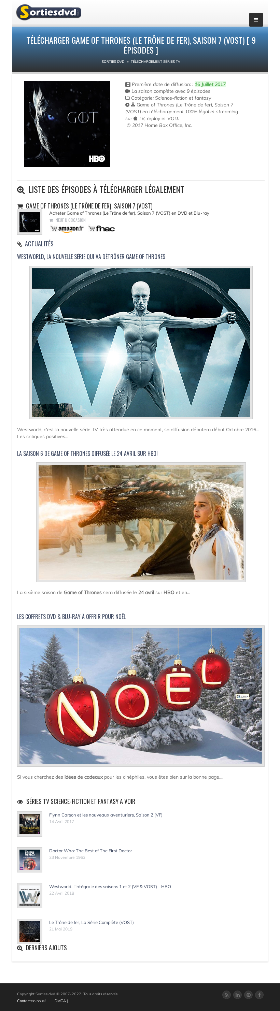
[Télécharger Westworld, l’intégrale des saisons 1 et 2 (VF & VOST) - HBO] (29, 895)
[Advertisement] (165, 149)
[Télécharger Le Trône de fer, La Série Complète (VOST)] (29, 931)
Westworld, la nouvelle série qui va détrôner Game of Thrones (91, 256)
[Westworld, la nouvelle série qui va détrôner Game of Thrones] (141, 345)
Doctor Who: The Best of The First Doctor (90, 850)
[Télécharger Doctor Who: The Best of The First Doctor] (29, 860)
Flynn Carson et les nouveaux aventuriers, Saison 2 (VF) (106, 815)
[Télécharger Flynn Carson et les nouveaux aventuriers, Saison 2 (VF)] (29, 824)
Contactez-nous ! (31, 1000)
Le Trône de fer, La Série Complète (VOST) (91, 922)
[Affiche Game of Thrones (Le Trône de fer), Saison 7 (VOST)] (67, 124)
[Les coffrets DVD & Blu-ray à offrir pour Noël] (141, 699)
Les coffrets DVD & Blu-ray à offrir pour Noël (71, 616)
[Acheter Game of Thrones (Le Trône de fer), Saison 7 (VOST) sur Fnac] (101, 228)
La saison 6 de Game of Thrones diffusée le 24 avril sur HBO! (87, 453)
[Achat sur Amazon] (67, 228)
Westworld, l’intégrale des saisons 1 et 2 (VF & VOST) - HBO (110, 886)
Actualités (39, 243)
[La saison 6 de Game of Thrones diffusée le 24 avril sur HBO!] (141, 525)
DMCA (60, 1000)
